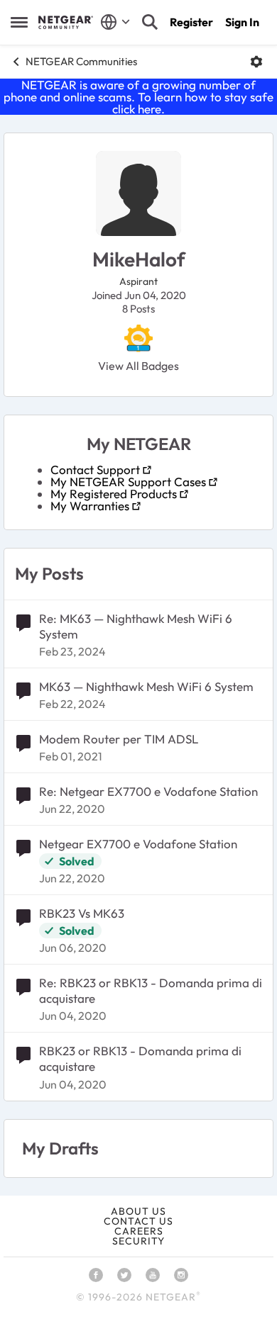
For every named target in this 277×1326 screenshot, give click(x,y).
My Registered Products (113, 493)
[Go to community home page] (65, 22)
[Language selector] (115, 22)
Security (138, 1241)
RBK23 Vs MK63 (81, 913)
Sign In (242, 22)
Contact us (138, 1221)
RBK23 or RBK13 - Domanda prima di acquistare (140, 1058)
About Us (138, 1211)
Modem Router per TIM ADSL (118, 738)
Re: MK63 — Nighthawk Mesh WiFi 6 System (135, 626)
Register (191, 22)
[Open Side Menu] (19, 22)
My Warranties (89, 505)
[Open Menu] (256, 62)
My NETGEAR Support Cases (128, 481)
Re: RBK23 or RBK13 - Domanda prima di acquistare (150, 990)
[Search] (149, 21)
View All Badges (138, 365)
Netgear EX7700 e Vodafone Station (138, 843)
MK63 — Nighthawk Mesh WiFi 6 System (146, 686)
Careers (138, 1231)
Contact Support (95, 469)
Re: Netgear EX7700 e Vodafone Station (148, 791)
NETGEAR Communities (81, 61)
